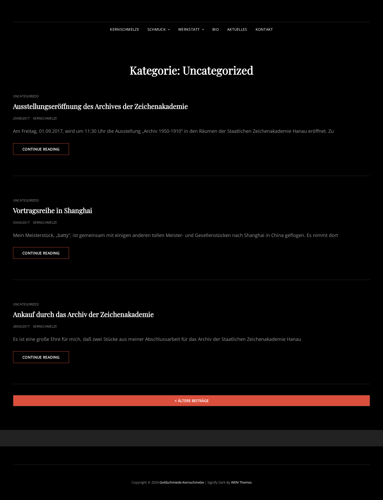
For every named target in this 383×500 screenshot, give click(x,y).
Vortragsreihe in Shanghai (52, 210)
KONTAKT (264, 29)
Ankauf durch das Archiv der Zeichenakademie (83, 314)
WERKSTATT (189, 29)
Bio (215, 29)
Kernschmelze (124, 29)
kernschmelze (45, 118)
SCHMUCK (156, 29)
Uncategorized (26, 96)
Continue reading (45, 150)
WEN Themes (241, 482)
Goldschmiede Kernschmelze (181, 482)
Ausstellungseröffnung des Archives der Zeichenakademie (100, 106)
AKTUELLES (237, 29)
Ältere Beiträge (193, 400)
